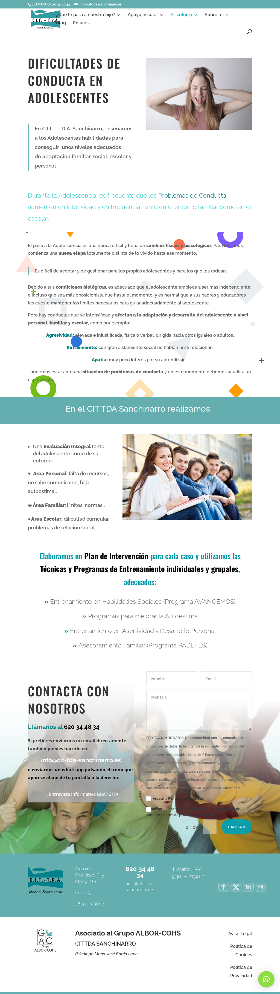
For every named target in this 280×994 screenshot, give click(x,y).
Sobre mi (214, 15)
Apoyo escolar (143, 15)
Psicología (181, 15)
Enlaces (81, 23)
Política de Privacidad (186, 798)
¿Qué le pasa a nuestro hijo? (85, 15)
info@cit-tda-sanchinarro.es (81, 760)
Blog (61, 23)
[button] (266, 979)
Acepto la (178, 798)
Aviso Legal (240, 933)
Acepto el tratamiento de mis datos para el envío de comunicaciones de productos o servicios (193, 811)
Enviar (237, 826)
